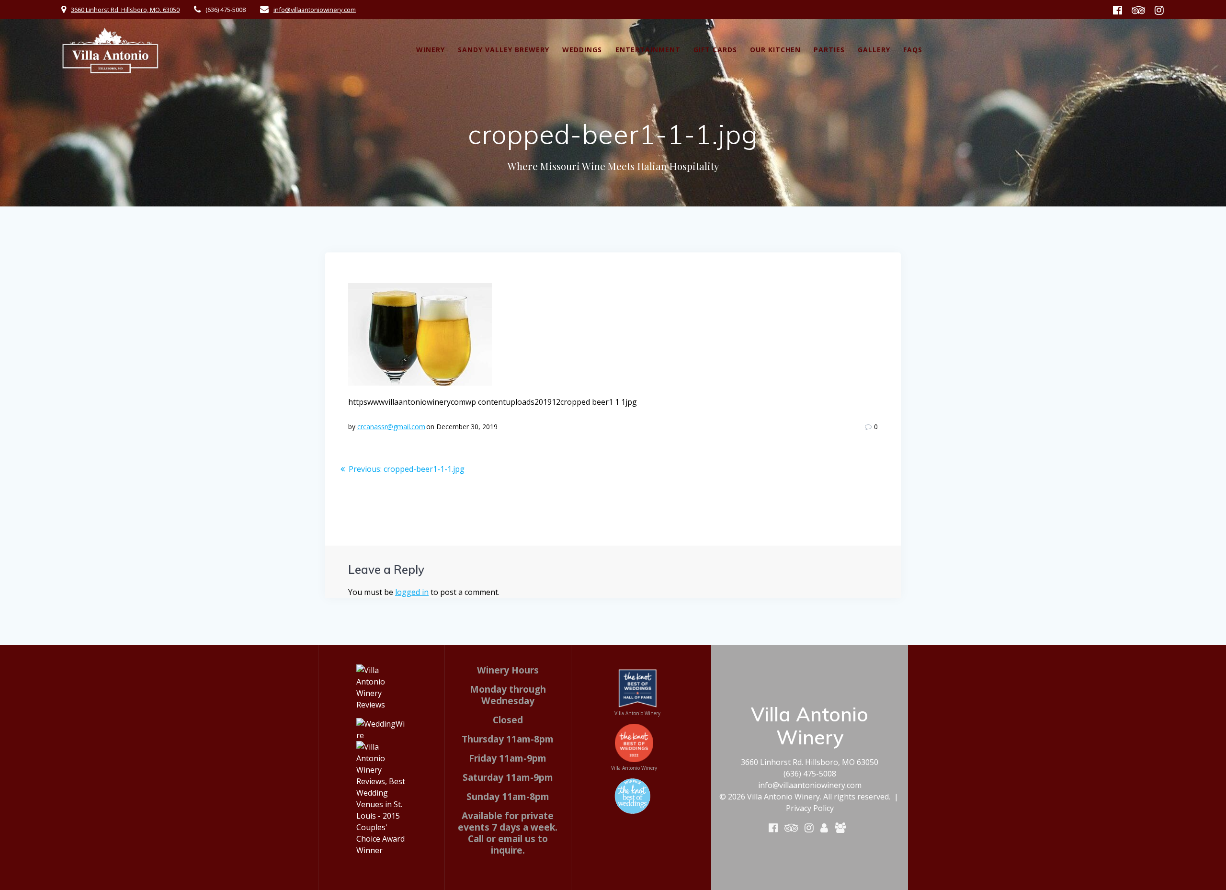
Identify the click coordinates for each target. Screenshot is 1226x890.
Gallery (874, 49)
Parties (829, 49)
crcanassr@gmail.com (391, 426)
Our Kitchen (775, 49)
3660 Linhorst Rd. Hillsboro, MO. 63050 (125, 9)
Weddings (582, 49)
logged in (412, 592)
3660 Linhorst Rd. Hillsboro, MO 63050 (809, 762)
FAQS (912, 49)
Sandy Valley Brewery (503, 49)
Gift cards (715, 49)
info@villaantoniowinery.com (314, 9)
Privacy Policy (810, 808)
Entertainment (648, 49)
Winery (430, 49)
